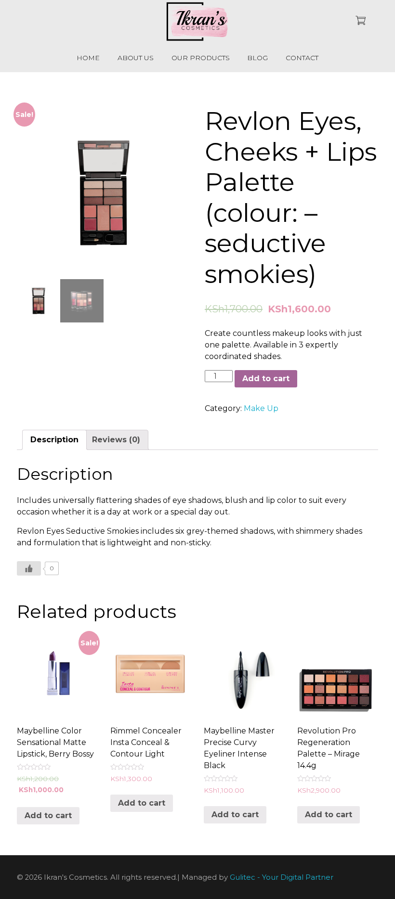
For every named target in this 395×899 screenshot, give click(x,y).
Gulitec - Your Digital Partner (281, 877)
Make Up (261, 408)
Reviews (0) (116, 439)
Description (54, 439)
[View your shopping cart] (360, 21)
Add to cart (266, 378)
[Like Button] (29, 568)
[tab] (54, 440)
